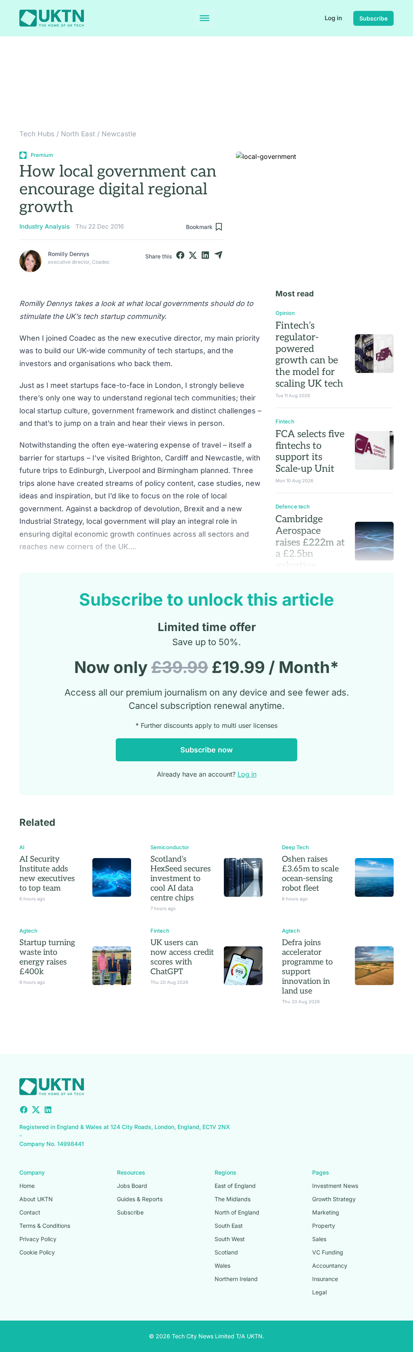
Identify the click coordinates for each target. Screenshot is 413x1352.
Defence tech (292, 506)
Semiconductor (169, 847)
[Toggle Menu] (204, 18)
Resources (131, 1172)
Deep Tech (295, 847)
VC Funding (327, 1252)
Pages (320, 1172)
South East (229, 1225)
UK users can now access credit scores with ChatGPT (182, 957)
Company (32, 1172)
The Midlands (232, 1199)
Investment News (335, 1185)
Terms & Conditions (44, 1225)
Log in (333, 18)
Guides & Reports (140, 1199)
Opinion (285, 313)
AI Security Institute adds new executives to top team (47, 873)
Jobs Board (132, 1185)
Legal (319, 1292)
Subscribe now (206, 750)
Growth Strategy (334, 1199)
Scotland (226, 1252)
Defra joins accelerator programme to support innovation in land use (307, 967)
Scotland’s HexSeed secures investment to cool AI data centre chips (180, 878)
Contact (29, 1212)
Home (27, 1185)
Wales (222, 1265)
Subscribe (373, 18)
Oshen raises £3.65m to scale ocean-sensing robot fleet (310, 873)
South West (230, 1238)
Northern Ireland (236, 1278)
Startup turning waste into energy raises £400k (47, 957)
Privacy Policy (37, 1238)
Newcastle (119, 134)
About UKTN (36, 1199)
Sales (319, 1238)
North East (78, 134)
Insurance (325, 1278)
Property (323, 1225)
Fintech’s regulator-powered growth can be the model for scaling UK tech (309, 355)
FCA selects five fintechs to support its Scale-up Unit (309, 451)
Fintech (284, 421)
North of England (237, 1212)
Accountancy (329, 1265)
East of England (235, 1185)
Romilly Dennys (69, 253)
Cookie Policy (37, 1252)
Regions (225, 1172)
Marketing (325, 1212)
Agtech (28, 930)
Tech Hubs (36, 134)
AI (22, 847)
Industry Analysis (44, 226)
